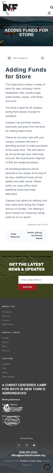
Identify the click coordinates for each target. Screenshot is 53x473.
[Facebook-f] (19, 445)
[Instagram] (26, 445)
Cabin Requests (15, 235)
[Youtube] (34, 445)
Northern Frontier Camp (30, 461)
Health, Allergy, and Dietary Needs (34, 235)
